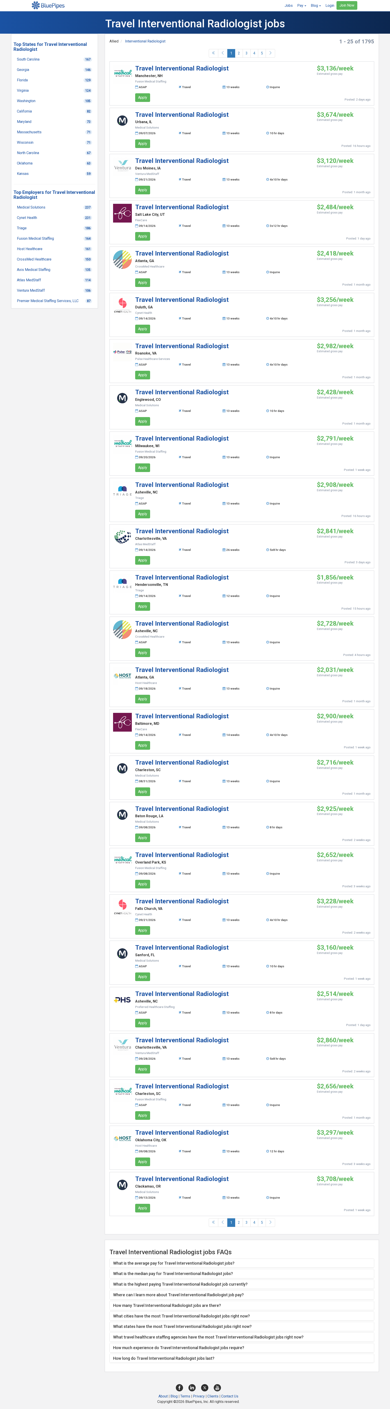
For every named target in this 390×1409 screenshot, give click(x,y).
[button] (302, 5)
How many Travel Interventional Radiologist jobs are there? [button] (167, 1305)
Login (329, 5)
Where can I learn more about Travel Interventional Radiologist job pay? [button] (178, 1294)
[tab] (242, 1263)
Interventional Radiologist (145, 41)
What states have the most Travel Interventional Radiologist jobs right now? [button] (182, 1326)
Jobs (289, 5)
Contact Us (229, 1396)
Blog (174, 1396)
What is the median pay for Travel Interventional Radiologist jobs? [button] (173, 1273)
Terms (185, 1396)
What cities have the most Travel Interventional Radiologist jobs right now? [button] (181, 1316)
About (163, 1396)
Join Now (346, 5)
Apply (142, 97)
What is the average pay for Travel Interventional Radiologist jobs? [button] (173, 1263)
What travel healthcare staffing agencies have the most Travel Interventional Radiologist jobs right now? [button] (208, 1337)
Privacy (199, 1396)
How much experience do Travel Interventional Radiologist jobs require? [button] (178, 1347)
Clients (212, 1396)
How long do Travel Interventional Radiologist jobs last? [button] (163, 1358)
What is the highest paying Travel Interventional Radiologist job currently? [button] (180, 1284)
